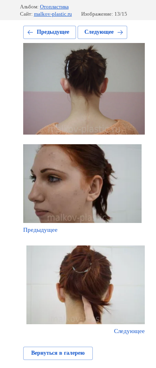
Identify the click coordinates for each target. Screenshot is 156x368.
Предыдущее (53, 32)
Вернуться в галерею (58, 353)
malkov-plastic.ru (53, 14)
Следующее (99, 32)
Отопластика (54, 7)
